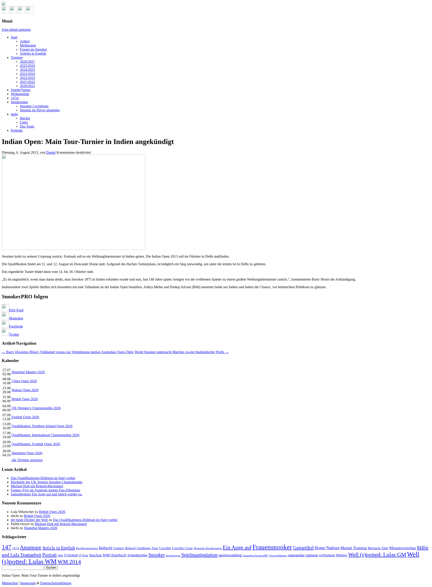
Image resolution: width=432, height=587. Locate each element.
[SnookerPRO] (216, 4)
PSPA (60, 555)
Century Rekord (124, 548)
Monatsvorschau (402, 548)
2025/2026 (27, 65)
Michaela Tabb (378, 548)
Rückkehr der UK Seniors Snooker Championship (46, 482)
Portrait (49, 555)
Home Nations (327, 547)
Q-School (71, 555)
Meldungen (28, 45)
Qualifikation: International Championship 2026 (45, 435)
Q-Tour (83, 555)
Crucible (165, 548)
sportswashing (230, 555)
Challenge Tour (147, 548)
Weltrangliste (20, 94)
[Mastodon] (13, 12)
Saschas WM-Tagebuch (107, 555)
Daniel (51, 152)
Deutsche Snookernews (208, 548)
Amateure (30, 547)
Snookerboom (173, 555)
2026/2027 (27, 61)
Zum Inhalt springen (16, 29)
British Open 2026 (24, 399)
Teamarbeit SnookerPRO (255, 555)
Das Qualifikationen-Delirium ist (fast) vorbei (43, 478)
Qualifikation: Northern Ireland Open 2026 (41, 426)
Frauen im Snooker (33, 49)
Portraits (16, 130)
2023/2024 (27, 74)
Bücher (25, 118)
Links (24, 122)
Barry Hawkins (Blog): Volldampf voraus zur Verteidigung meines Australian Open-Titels (67, 352)
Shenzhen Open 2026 (26, 453)
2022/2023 (27, 78)
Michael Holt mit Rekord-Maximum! (37, 486)
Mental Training (353, 548)
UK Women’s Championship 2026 (36, 408)
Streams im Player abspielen (40, 110)
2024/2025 (27, 70)
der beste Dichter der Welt (29, 520)
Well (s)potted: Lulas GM (377, 554)
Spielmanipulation (199, 555)
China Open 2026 (24, 381)
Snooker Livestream (34, 106)
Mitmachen (10, 583)
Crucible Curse (182, 548)
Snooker (156, 555)
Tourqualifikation (278, 555)
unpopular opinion (303, 555)
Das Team (27, 126)
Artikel (25, 41)
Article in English (58, 547)
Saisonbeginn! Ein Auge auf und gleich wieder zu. (46, 494)
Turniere (17, 57)
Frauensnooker (272, 547)
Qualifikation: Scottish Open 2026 (35, 444)
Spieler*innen (20, 90)
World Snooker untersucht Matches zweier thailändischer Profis (181, 352)
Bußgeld (105, 548)
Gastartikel (303, 547)
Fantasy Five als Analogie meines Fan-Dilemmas (45, 490)
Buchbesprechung (87, 548)
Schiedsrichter (137, 555)
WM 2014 (69, 562)
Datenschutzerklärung (55, 583)
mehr (14, 114)
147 (6, 547)
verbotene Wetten (333, 555)
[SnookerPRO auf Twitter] (29, 12)
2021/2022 (27, 82)
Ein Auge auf (237, 547)
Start (14, 37)
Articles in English (33, 53)
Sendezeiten (19, 102)
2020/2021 (27, 86)
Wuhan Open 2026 (24, 390)
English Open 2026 (25, 417)
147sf (15, 548)
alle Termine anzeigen (27, 460)
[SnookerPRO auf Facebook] (21, 12)
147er (15, 98)
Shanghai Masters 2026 (28, 372)
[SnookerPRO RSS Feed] (5, 12)
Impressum (28, 583)
